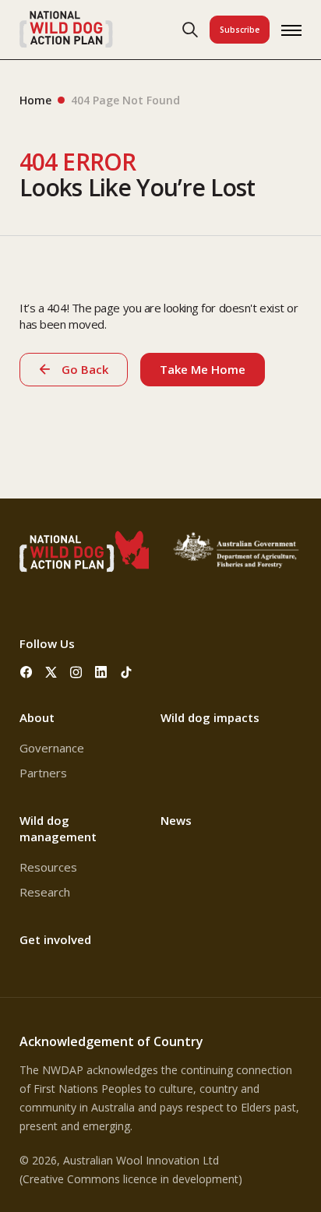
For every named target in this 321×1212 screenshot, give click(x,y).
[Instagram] (75, 672)
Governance (51, 748)
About (37, 717)
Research (44, 892)
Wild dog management (58, 828)
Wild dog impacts (209, 717)
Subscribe (239, 29)
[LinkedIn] (100, 672)
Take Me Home (202, 369)
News (176, 820)
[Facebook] (25, 672)
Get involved (55, 939)
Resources (48, 867)
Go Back (85, 369)
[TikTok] (125, 672)
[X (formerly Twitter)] (50, 672)
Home (35, 100)
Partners (43, 772)
